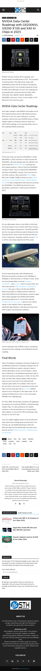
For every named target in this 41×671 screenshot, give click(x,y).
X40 (14, 443)
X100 (10, 443)
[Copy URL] (36, 40)
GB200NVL (31, 439)
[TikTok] (23, 661)
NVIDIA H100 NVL (19, 165)
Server (9, 14)
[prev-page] (3, 546)
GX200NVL (24, 441)
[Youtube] (34, 661)
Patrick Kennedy (8, 35)
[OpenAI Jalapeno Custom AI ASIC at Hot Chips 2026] (7, 539)
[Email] (27, 40)
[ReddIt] (22, 40)
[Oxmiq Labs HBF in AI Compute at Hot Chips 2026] (7, 520)
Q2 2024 (27, 389)
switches (17, 284)
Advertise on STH (20, 629)
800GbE (10, 439)
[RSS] (18, 661)
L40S (36, 237)
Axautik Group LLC (24, 668)
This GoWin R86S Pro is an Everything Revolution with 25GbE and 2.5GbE (30, 469)
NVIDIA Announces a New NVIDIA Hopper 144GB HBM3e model (19, 180)
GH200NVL (11, 441)
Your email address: (8, 569)
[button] (3, 10)
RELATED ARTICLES (9, 513)
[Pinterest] (13, 40)
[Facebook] (4, 40)
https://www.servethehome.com (20, 483)
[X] (9, 40)
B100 (15, 439)
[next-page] (6, 546)
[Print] (31, 40)
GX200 (18, 441)
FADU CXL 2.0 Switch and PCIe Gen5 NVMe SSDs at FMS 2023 (10, 469)
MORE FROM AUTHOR (25, 513)
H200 (30, 441)
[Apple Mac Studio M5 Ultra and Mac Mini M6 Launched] (7, 529)
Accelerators (16, 14)
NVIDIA (5, 443)
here (13, 646)
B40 (19, 439)
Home (3, 14)
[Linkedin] (18, 40)
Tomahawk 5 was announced (12, 302)
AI (15, 17)
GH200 (29, 175)
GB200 (24, 439)
